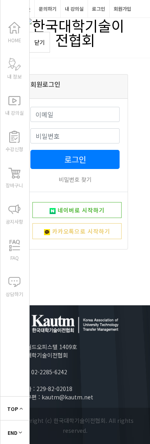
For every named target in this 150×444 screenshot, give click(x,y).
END (13, 432)
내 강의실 (74, 8)
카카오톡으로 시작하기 (80, 231)
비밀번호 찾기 (75, 179)
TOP (13, 408)
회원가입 (122, 8)
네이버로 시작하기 (80, 210)
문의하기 (47, 8)
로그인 (98, 8)
